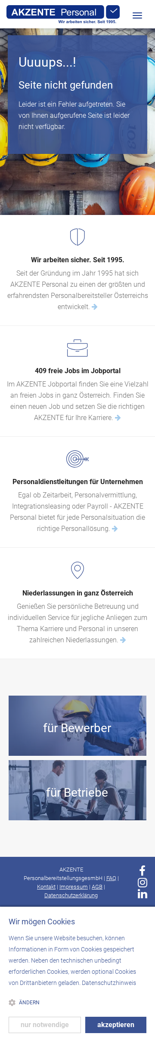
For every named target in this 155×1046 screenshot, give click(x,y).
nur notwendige (45, 1025)
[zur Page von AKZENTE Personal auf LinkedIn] (142, 893)
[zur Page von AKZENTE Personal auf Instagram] (142, 882)
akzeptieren (115, 1025)
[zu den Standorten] (123, 640)
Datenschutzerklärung (71, 895)
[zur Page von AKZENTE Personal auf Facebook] (142, 871)
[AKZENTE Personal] (63, 14)
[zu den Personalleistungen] (115, 529)
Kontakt (46, 886)
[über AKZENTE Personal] (95, 307)
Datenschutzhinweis (109, 982)
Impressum (73, 886)
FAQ (111, 878)
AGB (97, 886)
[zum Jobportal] (118, 418)
